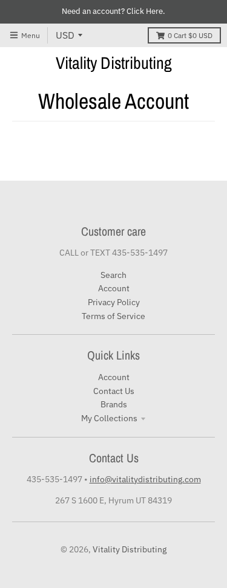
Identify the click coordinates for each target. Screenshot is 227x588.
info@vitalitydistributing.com (145, 479)
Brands (113, 404)
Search (113, 275)
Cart (190, 35)
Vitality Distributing (114, 62)
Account (114, 288)
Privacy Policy (114, 302)
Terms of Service (113, 316)
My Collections (109, 418)
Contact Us (113, 391)
